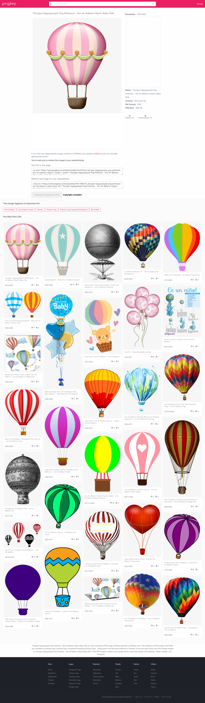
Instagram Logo (75, 670)
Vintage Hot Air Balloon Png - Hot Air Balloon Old (19, 510)
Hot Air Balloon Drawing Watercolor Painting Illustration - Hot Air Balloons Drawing (141, 418)
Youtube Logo (74, 677)
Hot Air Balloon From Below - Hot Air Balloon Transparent (142, 620)
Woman (118, 680)
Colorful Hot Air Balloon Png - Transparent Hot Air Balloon (181, 629)
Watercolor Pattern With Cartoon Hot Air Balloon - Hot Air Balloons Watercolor (21, 376)
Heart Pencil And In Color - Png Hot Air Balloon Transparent (139, 560)
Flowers (154, 673)
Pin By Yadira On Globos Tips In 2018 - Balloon (179, 340)
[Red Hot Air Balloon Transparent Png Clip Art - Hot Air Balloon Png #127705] (23, 412)
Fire (135, 673)
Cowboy (118, 683)
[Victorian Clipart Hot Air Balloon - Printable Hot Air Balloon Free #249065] (102, 535)
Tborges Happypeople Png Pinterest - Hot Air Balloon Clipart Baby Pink (22, 279)
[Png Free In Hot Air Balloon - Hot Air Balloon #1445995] (102, 326)
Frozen (118, 670)
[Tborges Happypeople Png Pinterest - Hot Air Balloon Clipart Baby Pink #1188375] (23, 249)
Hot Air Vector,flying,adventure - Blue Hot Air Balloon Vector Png (22, 322)
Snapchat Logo (75, 683)
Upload (200, 4)
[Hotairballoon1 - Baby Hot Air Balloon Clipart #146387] (63, 250)
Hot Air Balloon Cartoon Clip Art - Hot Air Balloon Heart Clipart (140, 491)
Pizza (50, 670)
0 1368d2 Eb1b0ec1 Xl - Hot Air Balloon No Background (141, 273)
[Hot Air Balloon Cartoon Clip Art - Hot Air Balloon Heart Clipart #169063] (142, 458)
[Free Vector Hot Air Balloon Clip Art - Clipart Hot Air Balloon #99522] (102, 393)
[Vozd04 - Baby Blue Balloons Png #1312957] (142, 317)
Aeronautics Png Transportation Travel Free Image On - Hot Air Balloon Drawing (102, 286)
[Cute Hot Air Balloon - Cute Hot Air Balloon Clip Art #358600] (63, 577)
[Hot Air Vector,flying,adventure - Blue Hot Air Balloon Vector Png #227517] (23, 304)
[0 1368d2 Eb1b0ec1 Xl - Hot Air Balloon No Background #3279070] (142, 245)
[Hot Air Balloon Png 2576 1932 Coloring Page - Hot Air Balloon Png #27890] (182, 377)
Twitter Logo (74, 673)
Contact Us (148, 697)
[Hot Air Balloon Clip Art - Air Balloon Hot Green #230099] (63, 506)
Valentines (97, 680)
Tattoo (153, 687)
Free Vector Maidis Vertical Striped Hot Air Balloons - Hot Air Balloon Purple (61, 471)
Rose (153, 677)
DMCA (157, 697)
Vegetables (52, 677)
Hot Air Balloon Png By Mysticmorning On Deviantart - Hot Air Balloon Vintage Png (180, 501)
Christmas (97, 670)
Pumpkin (51, 683)
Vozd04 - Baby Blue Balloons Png (137, 352)
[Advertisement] (69, 131)
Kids (117, 687)
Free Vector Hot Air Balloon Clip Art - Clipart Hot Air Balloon (102, 422)
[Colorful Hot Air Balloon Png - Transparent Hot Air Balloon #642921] (182, 600)
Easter (95, 683)
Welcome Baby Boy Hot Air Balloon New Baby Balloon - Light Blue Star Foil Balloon (61, 393)
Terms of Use (166, 697)
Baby (117, 677)
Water (153, 680)
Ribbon (153, 683)
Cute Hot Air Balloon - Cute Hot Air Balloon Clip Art (62, 612)
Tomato (51, 680)
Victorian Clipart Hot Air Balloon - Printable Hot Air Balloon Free (101, 565)
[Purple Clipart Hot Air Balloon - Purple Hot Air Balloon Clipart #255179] (182, 536)
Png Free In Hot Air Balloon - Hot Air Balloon (102, 357)
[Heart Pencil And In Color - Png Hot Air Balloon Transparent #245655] (142, 530)
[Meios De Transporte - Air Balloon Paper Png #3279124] (182, 247)
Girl (116, 673)
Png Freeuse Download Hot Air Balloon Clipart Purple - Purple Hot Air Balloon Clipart (22, 620)
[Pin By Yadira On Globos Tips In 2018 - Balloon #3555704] (182, 311)
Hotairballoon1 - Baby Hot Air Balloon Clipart (62, 280)
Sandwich (52, 673)
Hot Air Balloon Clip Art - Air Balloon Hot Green (61, 533)
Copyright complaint (72, 195)
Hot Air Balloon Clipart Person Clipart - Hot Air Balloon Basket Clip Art (101, 497)
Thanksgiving (98, 677)
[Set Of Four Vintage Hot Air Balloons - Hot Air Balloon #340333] (23, 535)
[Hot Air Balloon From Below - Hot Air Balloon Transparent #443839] (142, 594)
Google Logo (74, 687)
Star (135, 680)
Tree (135, 683)
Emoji (153, 670)
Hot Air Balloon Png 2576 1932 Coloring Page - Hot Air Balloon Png (180, 405)
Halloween (97, 673)
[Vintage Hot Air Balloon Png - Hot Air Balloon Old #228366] (23, 479)
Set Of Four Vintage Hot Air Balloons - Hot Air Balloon (21, 551)
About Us (138, 697)
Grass (136, 677)
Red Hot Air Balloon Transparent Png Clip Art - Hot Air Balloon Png (22, 440)
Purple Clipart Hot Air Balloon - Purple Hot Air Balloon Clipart (180, 564)
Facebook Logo (75, 680)
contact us (97, 153)
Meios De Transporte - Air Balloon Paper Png (182, 275)
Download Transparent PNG (46, 195)
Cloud (136, 670)
